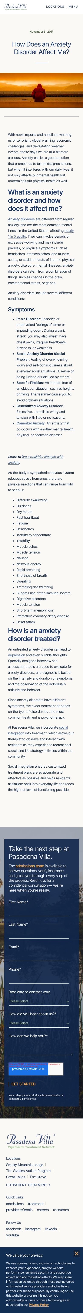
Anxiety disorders (21, 219)
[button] (76, 1253)
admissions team (30, 866)
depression (16, 655)
